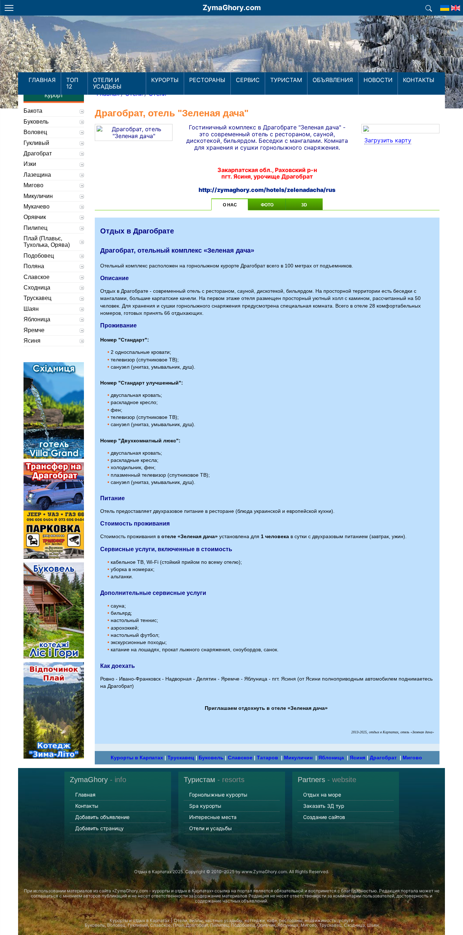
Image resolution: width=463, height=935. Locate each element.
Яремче (34, 330)
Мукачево (37, 206)
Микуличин (298, 757)
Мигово (412, 757)
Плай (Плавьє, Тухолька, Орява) (47, 241)
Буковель (211, 757)
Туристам (286, 79)
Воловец (35, 132)
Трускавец (180, 757)
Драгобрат (383, 757)
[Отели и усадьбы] (428, 7)
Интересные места (213, 817)
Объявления (333, 79)
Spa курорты (205, 806)
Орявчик (35, 217)
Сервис (248, 79)
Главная (42, 79)
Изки (30, 164)
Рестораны (207, 79)
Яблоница (331, 757)
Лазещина (37, 175)
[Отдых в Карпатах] (231, 53)
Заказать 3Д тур (323, 806)
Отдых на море (322, 795)
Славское (240, 757)
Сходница (37, 287)
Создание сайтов (324, 817)
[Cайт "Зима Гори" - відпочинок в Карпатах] (455, 5)
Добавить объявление (102, 817)
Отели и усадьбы (107, 83)
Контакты (418, 79)
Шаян (31, 309)
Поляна (34, 266)
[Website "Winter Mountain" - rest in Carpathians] (444, 5)
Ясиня (357, 757)
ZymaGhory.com (232, 7)
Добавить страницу (99, 828)
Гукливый (36, 143)
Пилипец (35, 228)
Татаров (267, 757)
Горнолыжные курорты (218, 795)
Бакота (33, 111)
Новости (378, 79)
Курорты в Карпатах (137, 757)
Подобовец (39, 256)
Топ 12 (72, 83)
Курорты (165, 79)
